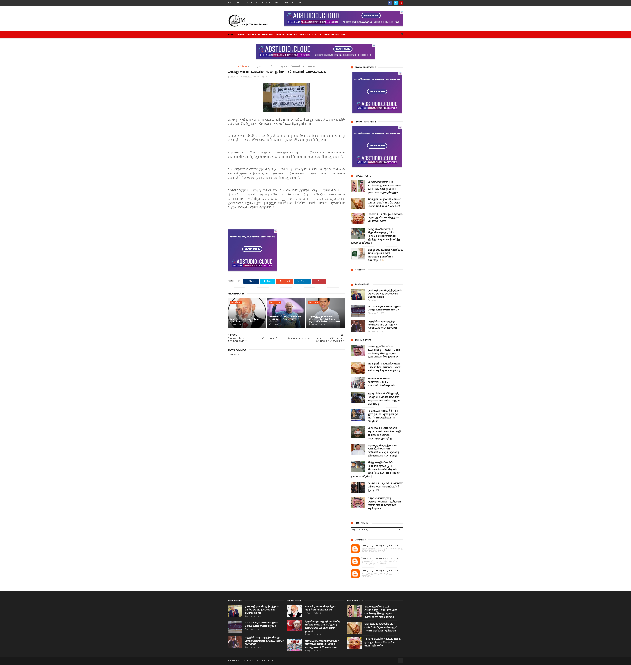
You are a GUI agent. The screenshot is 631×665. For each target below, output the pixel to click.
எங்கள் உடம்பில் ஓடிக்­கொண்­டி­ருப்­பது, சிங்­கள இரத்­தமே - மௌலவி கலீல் (385, 218)
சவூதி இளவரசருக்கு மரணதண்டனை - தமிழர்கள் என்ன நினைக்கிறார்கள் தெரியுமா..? (385, 503)
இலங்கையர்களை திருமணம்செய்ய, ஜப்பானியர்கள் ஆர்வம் (381, 382)
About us (305, 34)
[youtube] (401, 3)
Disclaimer (265, 3)
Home (230, 34)
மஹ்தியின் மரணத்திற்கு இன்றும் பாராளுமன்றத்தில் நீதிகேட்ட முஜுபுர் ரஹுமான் (382, 325)
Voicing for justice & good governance (380, 545)
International (266, 34)
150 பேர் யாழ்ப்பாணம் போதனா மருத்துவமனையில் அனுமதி (384, 308)
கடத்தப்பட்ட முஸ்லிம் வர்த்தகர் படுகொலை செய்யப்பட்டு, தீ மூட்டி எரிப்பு (385, 487)
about (238, 3)
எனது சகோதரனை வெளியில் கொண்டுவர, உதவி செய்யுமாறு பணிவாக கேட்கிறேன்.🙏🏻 (385, 255)
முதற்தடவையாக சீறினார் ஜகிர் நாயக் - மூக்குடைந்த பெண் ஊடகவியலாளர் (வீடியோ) (383, 416)
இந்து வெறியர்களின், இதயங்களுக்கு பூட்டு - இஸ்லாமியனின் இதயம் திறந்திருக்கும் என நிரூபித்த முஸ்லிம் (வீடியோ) (375, 236)
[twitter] (396, 3)
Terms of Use (289, 3)
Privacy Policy (250, 3)
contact (276, 3)
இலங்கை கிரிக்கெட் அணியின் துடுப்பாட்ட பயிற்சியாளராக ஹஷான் (285, 319)
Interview (292, 34)
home (230, 3)
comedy (280, 34)
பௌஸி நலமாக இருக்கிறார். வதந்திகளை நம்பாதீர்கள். (244, 320)
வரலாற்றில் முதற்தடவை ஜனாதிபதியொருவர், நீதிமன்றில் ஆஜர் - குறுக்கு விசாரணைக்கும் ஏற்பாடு (383, 450)
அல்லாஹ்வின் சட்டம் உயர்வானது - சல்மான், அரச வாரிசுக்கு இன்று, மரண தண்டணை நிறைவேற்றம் (384, 187)
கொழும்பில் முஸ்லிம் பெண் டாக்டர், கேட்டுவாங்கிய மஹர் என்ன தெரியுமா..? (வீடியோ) (384, 203)
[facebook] (390, 3)
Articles (251, 34)
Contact (316, 34)
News (241, 34)
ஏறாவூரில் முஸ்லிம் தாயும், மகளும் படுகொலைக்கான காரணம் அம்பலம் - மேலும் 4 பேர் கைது (384, 399)
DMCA (300, 3)
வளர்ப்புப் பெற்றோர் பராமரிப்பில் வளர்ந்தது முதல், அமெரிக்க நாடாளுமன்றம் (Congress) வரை (322, 644)
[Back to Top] (400, 660)
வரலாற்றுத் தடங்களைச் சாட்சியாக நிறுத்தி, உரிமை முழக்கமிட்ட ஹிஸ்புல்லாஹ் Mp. (324, 319)
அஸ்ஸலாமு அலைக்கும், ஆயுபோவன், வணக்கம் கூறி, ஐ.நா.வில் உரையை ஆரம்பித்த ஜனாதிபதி (384, 433)
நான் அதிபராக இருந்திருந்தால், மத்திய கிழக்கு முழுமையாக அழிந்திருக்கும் (385, 293)
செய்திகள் (242, 66)
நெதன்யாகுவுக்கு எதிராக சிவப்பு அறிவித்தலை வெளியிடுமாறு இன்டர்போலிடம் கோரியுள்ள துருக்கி (322, 626)
